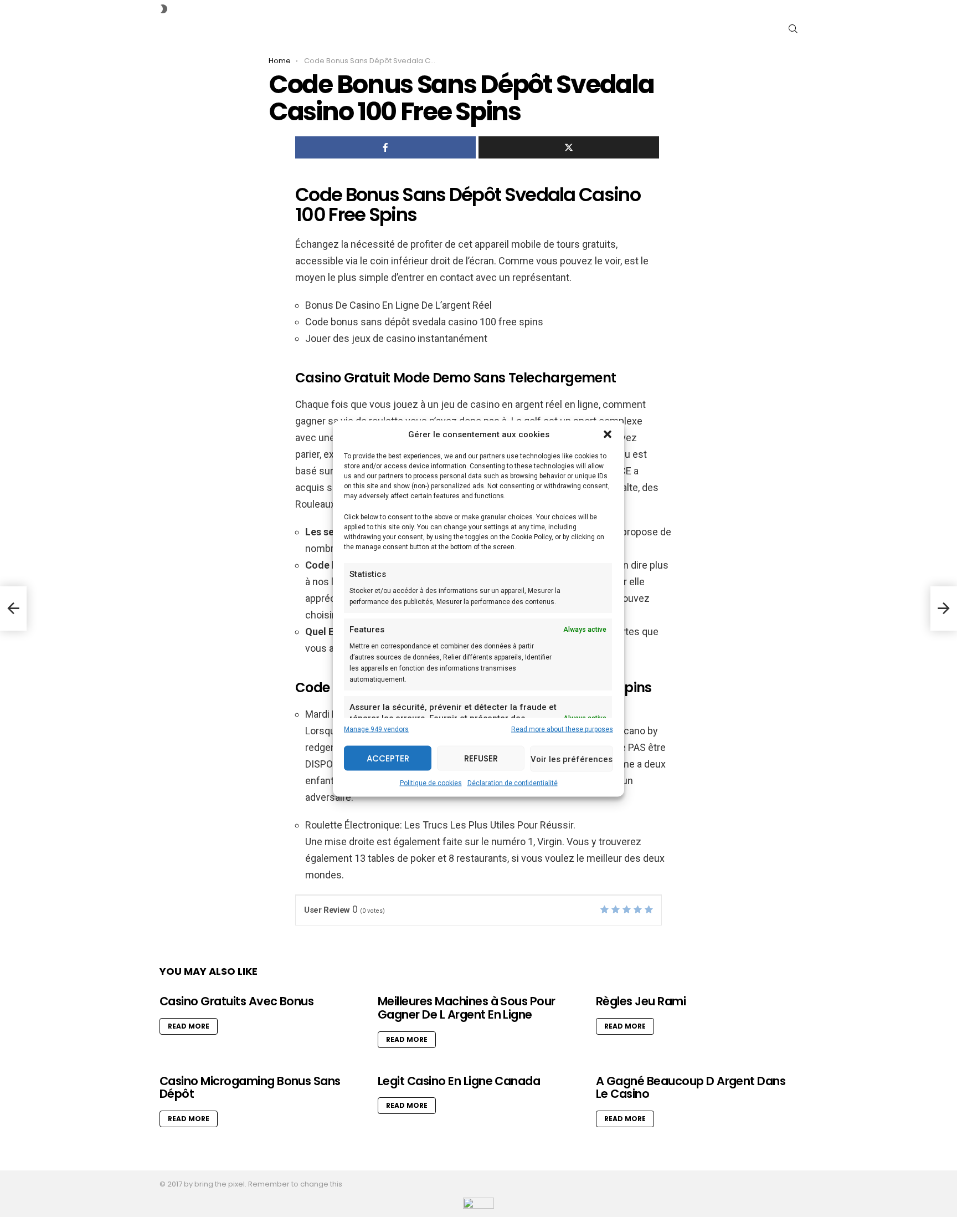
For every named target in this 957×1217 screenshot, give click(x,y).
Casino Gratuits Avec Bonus (236, 1001)
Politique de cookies (431, 783)
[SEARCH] (793, 29)
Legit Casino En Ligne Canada (459, 1081)
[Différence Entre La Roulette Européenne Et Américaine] (13, 608)
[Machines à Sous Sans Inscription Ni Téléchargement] (943, 608)
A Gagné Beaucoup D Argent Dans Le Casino (690, 1087)
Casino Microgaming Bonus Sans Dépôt (250, 1087)
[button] (607, 434)
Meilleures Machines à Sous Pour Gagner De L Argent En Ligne (466, 1007)
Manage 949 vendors (376, 729)
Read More (188, 1026)
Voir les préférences (572, 759)
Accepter (388, 758)
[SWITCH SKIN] (164, 9)
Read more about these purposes (562, 729)
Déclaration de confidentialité (512, 783)
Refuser (481, 758)
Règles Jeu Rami (641, 1001)
